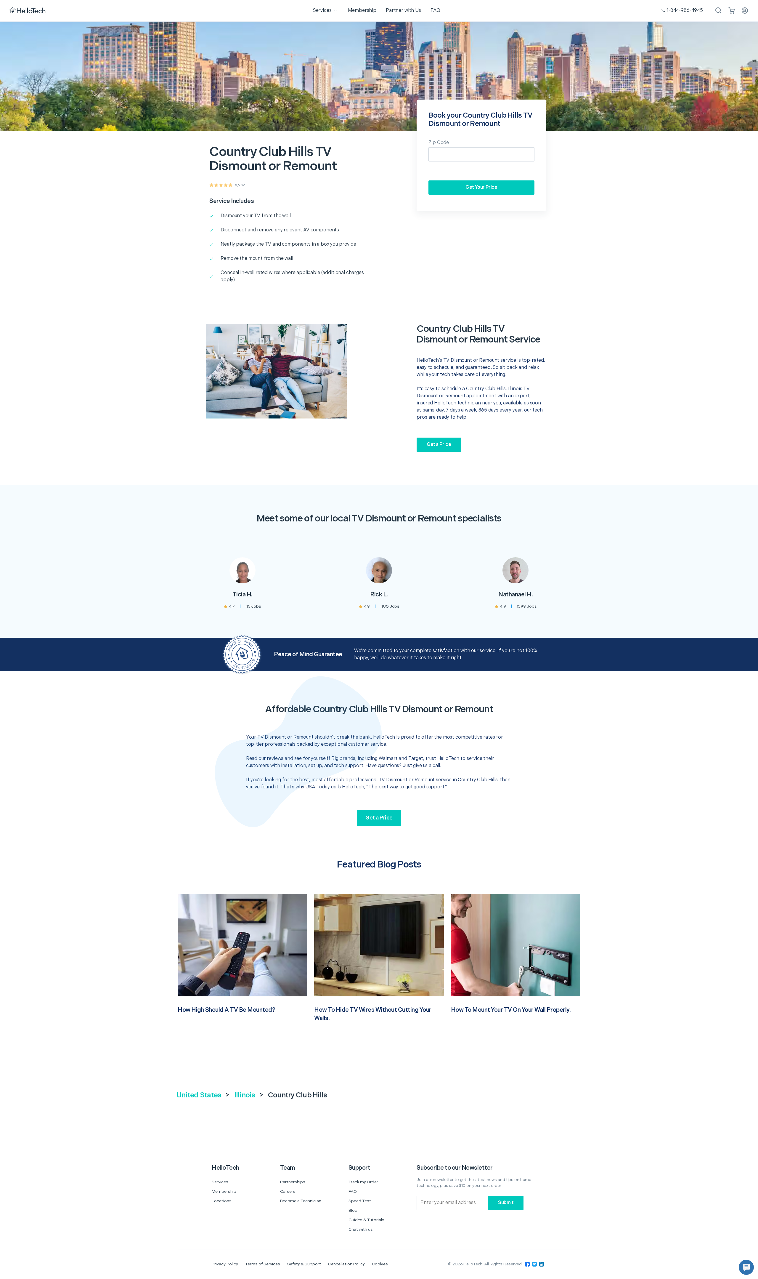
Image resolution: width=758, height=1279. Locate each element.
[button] (746, 1267)
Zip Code (438, 142)
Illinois (244, 1095)
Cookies (380, 1264)
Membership (224, 1191)
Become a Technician (300, 1200)
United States (198, 1095)
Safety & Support (304, 1264)
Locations (222, 1200)
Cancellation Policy (346, 1264)
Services (220, 1181)
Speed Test (360, 1200)
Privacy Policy (225, 1264)
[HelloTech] (27, 10)
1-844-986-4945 (685, 10)
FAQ (353, 1191)
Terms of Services (262, 1264)
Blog (353, 1210)
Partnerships (292, 1181)
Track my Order (363, 1181)
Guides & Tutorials (366, 1219)
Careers (288, 1191)
